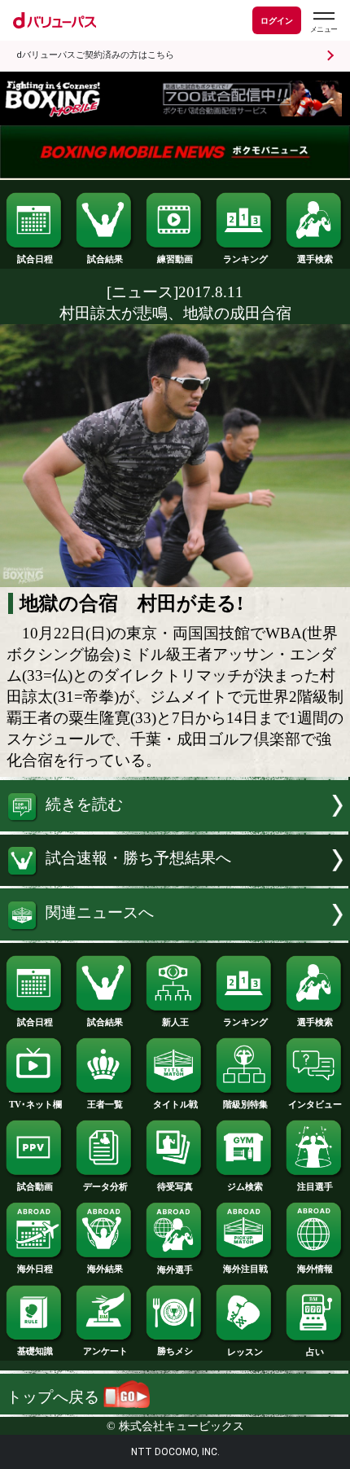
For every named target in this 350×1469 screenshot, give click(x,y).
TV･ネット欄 (35, 1104)
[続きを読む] (175, 826)
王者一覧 (105, 1104)
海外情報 (315, 1269)
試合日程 (35, 259)
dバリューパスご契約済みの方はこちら (95, 55)
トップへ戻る (55, 1396)
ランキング (245, 259)
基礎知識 (35, 1351)
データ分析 (105, 1186)
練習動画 (175, 259)
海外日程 (35, 1269)
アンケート (105, 1351)
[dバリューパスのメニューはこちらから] (323, 22)
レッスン (245, 1352)
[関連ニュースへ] (175, 935)
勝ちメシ (175, 1351)
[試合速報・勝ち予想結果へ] (175, 880)
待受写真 (175, 1186)
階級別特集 (245, 1104)
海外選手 (175, 1269)
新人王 (175, 1022)
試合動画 (35, 1186)
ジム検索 (245, 1186)
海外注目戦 (245, 1269)
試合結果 (105, 259)
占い (315, 1352)
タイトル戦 (175, 1104)
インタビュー (315, 1104)
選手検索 (315, 259)
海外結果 (105, 1269)
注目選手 (315, 1186)
